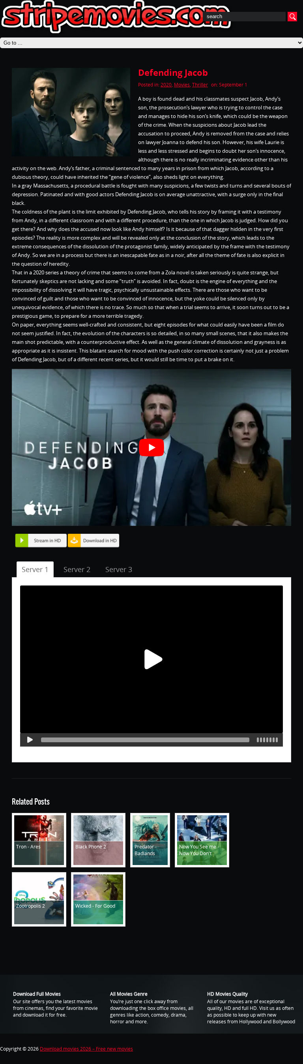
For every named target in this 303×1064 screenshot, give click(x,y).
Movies (182, 84)
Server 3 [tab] (118, 569)
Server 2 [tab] (77, 569)
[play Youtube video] (151, 447)
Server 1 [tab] (35, 569)
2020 (166, 84)
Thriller (200, 84)
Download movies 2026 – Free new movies (86, 1048)
